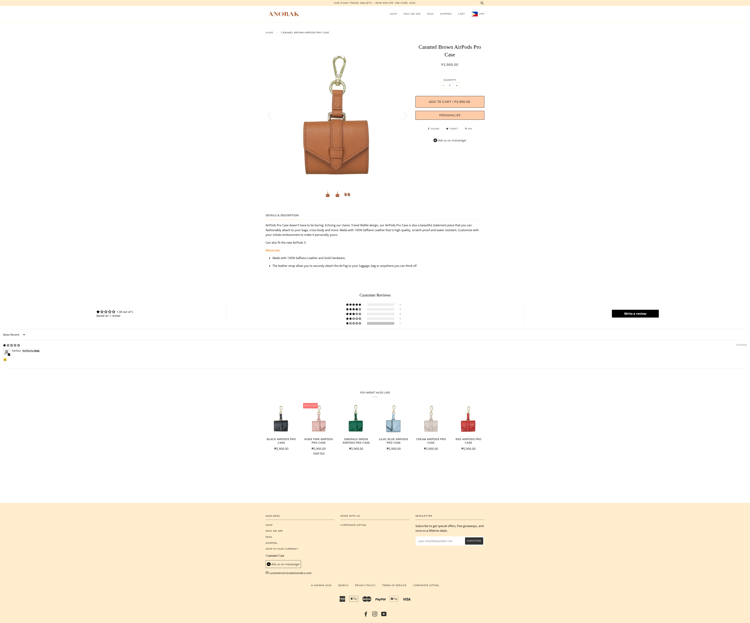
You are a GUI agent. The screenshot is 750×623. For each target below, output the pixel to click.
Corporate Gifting (353, 525)
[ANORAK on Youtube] (384, 615)
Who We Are (412, 13)
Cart (461, 13)
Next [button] (402, 115)
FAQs (430, 13)
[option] (338, 115)
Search (343, 585)
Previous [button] (272, 115)
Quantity (450, 80)
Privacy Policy (365, 585)
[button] (354, 323)
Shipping (446, 13)
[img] (11, 345)
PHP (481, 13)
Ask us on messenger (452, 140)
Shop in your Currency (282, 549)
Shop (393, 13)
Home (269, 32)
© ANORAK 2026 (321, 585)
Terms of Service (394, 585)
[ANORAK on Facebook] (366, 615)
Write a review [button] (635, 314)
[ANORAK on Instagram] (375, 615)
